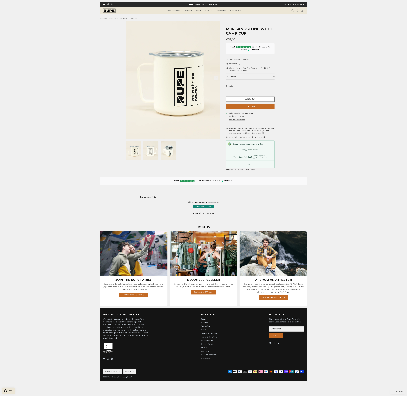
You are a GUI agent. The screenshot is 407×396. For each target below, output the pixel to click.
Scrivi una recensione (204, 208)
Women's (188, 12)
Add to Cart (250, 101)
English (299, 5)
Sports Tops (206, 328)
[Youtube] (104, 5)
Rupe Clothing (113, 379)
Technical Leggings (209, 335)
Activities (208, 12)
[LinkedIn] (112, 5)
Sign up (276, 337)
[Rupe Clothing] (109, 12)
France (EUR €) (289, 5)
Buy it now (250, 108)
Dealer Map (206, 360)
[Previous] (154, 5)
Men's (198, 12)
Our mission (206, 353)
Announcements (173, 12)
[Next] (252, 5)
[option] (173, 82)
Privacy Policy (207, 346)
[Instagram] (108, 5)
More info (250, 166)
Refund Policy (207, 342)
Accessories (221, 12)
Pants (203, 332)
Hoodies (204, 325)
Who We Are (235, 12)
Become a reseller (209, 357)
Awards (204, 349)
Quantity (229, 88)
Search (204, 321)
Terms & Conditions (209, 339)
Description (231, 78)
